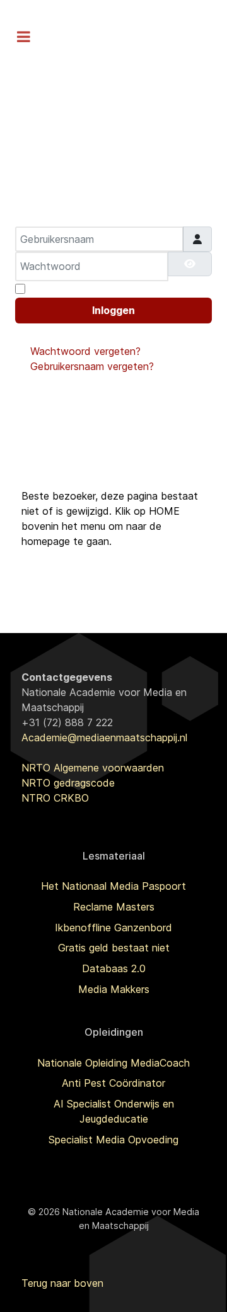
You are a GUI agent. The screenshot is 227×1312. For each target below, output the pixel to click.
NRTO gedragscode (68, 783)
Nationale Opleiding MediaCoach (113, 1063)
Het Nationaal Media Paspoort (113, 886)
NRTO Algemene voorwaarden (92, 767)
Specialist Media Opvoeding (113, 1139)
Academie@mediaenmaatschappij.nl (104, 737)
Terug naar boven (62, 1283)
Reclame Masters (113, 906)
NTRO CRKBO (55, 798)
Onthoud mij (58, 289)
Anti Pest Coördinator (113, 1083)
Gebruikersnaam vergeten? (92, 366)
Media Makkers (113, 989)
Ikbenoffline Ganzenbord (113, 927)
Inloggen (113, 310)
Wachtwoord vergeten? (85, 351)
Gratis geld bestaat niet (114, 947)
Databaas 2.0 (114, 968)
